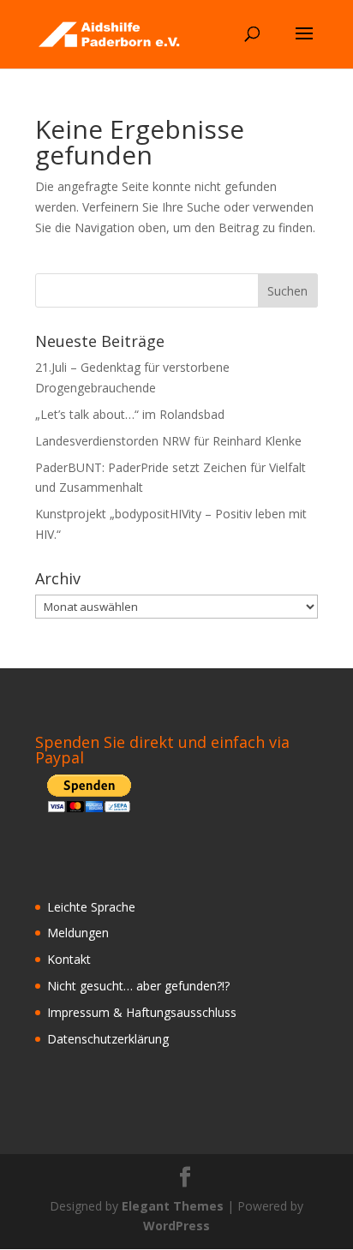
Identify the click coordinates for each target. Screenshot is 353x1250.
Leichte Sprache (91, 907)
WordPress (176, 1225)
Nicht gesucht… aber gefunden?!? (138, 986)
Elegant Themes (173, 1206)
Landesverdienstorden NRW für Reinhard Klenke (168, 441)
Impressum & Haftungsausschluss (141, 1012)
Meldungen (78, 932)
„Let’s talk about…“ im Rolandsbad (129, 414)
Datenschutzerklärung (108, 1039)
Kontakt (69, 959)
